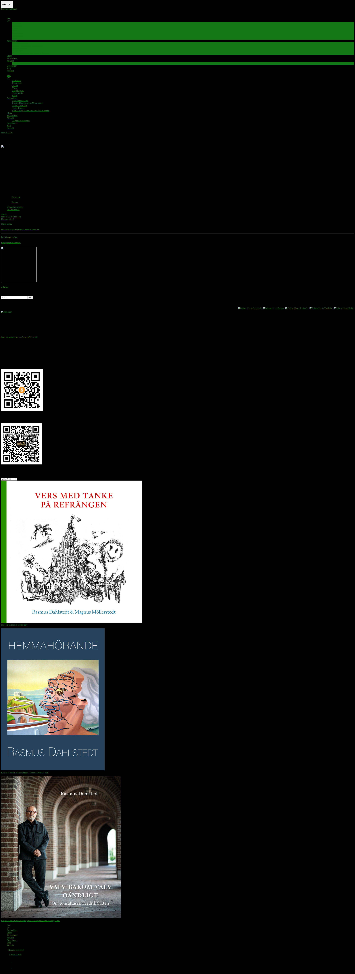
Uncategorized (7, 219)
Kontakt (10, 71)
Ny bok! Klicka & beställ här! (14, 625)
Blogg (9, 56)
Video (14, 31)
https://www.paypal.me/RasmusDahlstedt (19, 337)
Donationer (12, 66)
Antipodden (12, 41)
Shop (9, 68)
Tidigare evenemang (21, 63)
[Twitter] (9, 967)
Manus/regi (17, 26)
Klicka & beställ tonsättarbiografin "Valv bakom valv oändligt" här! (30, 920)
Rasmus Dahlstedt (9, 9)
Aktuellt (10, 61)
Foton (14, 38)
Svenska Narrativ (19, 48)
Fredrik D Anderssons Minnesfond (27, 46)
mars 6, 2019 (6, 132)
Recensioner (12, 58)
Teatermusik (17, 36)
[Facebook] (9, 962)
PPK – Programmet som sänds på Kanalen (30, 53)
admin (4, 214)
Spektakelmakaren (20, 43)
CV (8, 21)
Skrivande (16, 23)
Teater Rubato (18, 51)
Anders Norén (15, 954)
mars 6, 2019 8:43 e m (11, 217)
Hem (9, 18)
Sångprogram (18, 33)
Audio (15, 28)
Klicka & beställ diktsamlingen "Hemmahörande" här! (25, 773)
